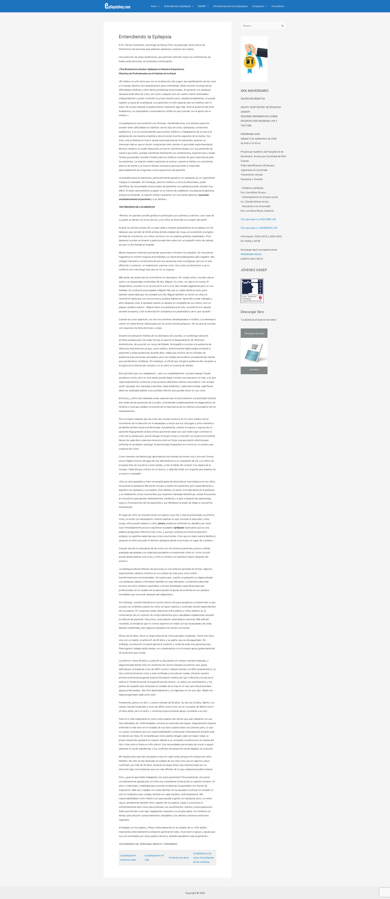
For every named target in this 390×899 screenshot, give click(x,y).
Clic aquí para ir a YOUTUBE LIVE (258, 219)
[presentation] (158, 6)
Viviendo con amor (179, 857)
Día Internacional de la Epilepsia (230, 6)
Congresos (258, 6)
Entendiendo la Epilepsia (177, 6)
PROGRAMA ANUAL (251, 254)
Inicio (154, 6)
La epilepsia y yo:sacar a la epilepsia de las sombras (203, 857)
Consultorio (277, 6)
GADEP (202, 6)
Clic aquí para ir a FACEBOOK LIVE (259, 227)
